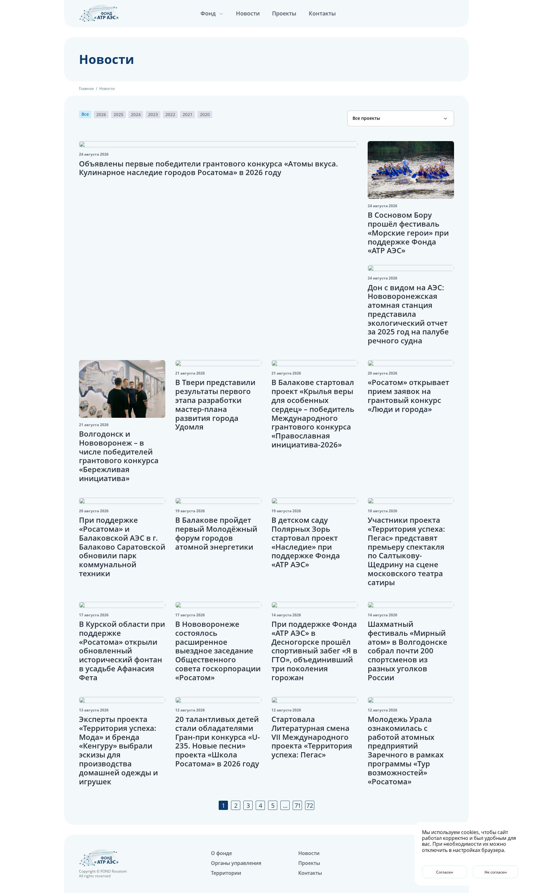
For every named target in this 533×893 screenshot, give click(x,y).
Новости (248, 13)
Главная (86, 88)
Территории (226, 873)
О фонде (221, 853)
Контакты (322, 13)
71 (297, 805)
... (285, 805)
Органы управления (236, 863)
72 (309, 805)
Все (85, 114)
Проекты (284, 13)
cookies (470, 832)
